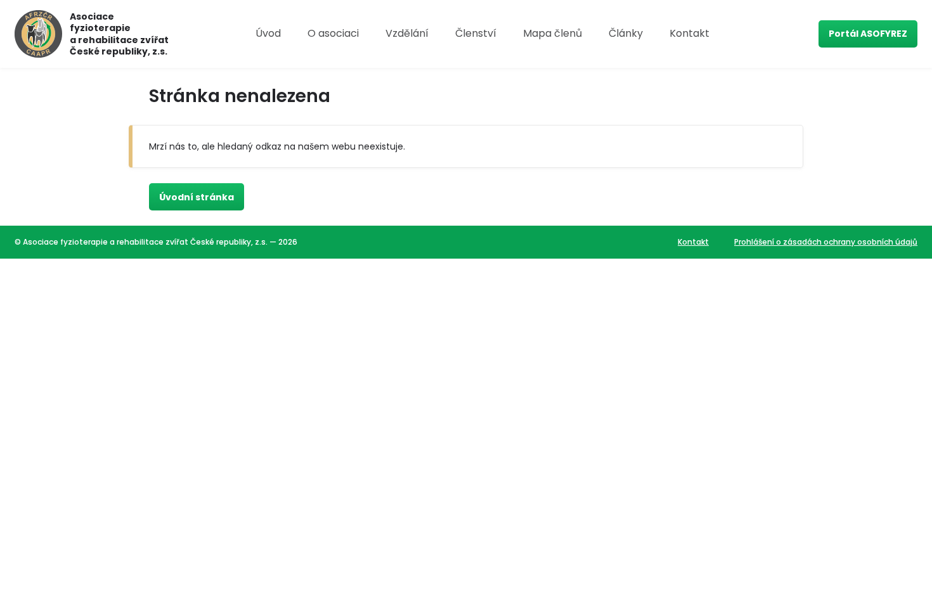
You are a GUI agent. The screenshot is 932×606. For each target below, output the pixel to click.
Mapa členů (552, 33)
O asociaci (333, 33)
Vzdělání (407, 33)
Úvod (268, 33)
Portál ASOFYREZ (868, 33)
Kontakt (689, 33)
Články (626, 33)
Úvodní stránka (196, 197)
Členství (475, 33)
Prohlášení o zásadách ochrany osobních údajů (825, 241)
